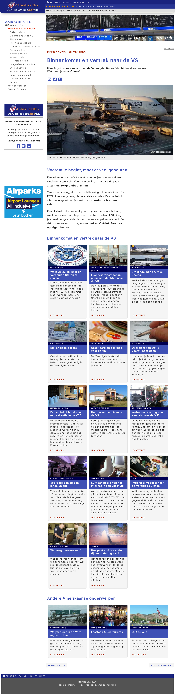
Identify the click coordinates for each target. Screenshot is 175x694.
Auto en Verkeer (85, 6)
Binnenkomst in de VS (22, 71)
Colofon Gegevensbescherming (98, 685)
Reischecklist (17, 50)
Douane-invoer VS (20, 78)
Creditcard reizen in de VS (25, 46)
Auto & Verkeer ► (161, 665)
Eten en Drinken (106, 6)
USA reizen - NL (13, 25)
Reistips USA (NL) (60, 2)
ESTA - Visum (17, 32)
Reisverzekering (19, 60)
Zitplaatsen (16, 39)
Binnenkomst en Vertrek (60, 6)
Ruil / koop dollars (20, 43)
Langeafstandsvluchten (23, 64)
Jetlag (13, 82)
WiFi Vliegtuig (18, 68)
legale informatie (69, 685)
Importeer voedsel (20, 75)
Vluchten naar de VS (21, 35)
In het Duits (81, 2)
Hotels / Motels (19, 53)
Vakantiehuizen (18, 57)
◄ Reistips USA (56, 665)
